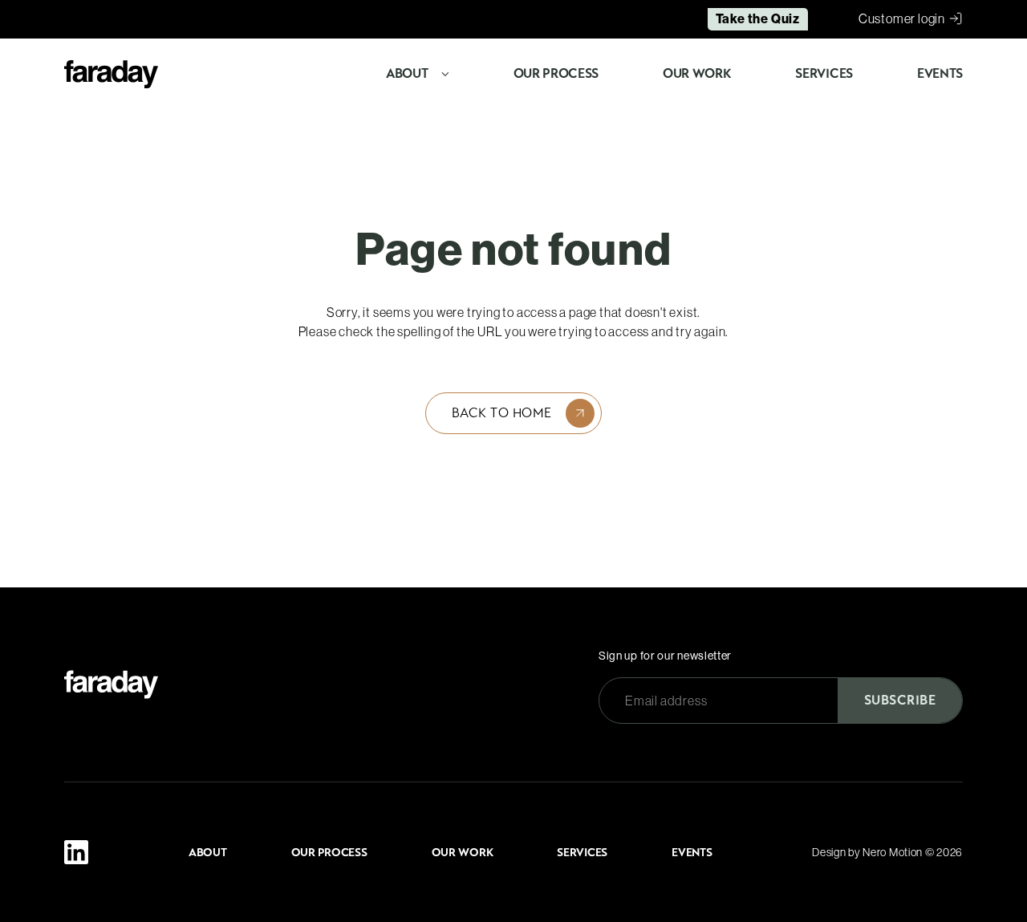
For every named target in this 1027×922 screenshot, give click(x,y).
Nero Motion (893, 852)
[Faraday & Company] (111, 684)
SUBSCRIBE (900, 700)
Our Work (697, 73)
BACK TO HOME (502, 412)
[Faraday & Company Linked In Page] (76, 852)
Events (940, 73)
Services (823, 73)
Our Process (556, 73)
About (407, 73)
